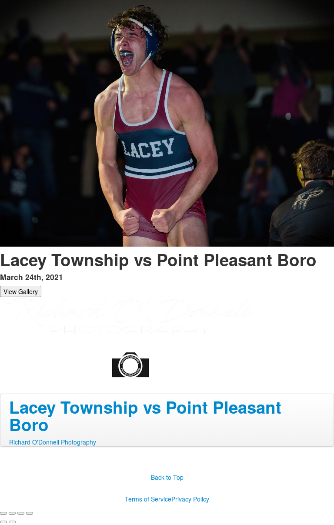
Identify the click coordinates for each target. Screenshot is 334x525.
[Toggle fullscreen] (20, 513)
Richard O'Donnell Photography (52, 442)
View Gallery (20, 291)
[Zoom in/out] (29, 513)
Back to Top (167, 477)
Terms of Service (148, 499)
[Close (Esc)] (3, 513)
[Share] (12, 513)
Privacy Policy (190, 499)
